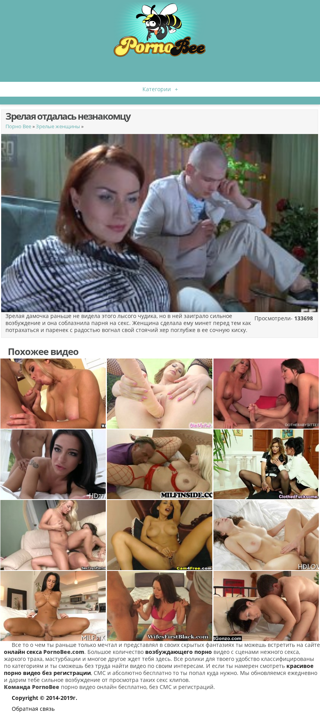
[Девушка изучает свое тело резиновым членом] (160, 393)
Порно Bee (18, 126)
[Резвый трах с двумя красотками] (266, 393)
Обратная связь (33, 708)
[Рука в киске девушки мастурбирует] (160, 535)
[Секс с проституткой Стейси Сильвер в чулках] (160, 464)
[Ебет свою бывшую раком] (266, 606)
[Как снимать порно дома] (53, 464)
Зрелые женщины (58, 126)
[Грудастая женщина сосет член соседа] (53, 393)
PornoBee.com (63, 651)
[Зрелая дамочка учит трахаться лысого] (53, 606)
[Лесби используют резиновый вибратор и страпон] (53, 535)
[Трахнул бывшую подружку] (266, 535)
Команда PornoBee (31, 687)
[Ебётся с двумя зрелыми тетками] (266, 464)
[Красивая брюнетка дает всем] (160, 606)
